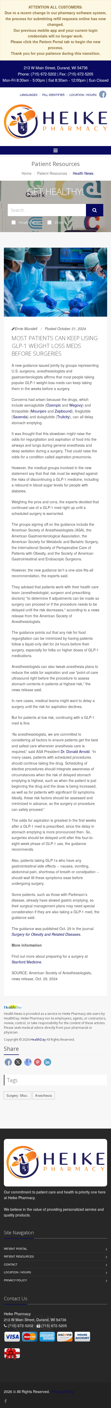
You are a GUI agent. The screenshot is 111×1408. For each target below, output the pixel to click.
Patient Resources (52, 173)
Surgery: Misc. (17, 1095)
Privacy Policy (15, 1280)
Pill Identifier (53, 95)
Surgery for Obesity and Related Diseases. (46, 934)
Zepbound (63, 411)
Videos (60, 222)
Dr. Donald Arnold (75, 751)
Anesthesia (43, 1095)
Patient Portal (15, 1248)
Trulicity (63, 416)
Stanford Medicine (26, 961)
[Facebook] (102, 94)
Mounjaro (38, 411)
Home (26, 173)
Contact (11, 1264)
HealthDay (38, 1039)
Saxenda (20, 416)
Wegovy (75, 405)
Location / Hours (83, 95)
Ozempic (53, 405)
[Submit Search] (94, 210)
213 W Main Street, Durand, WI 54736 (56, 67)
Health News (30, 222)
